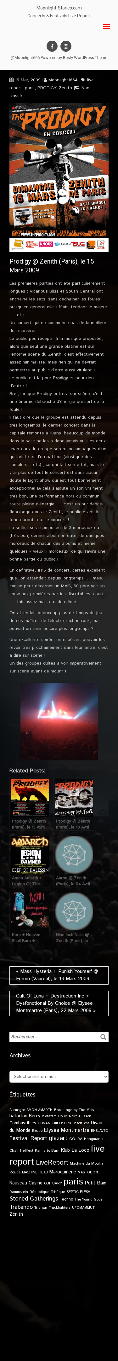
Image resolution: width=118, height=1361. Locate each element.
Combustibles (22, 1123)
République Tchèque (47, 1192)
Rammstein (18, 1192)
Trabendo (21, 1207)
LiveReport (52, 1162)
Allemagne (17, 1110)
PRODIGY (46, 88)
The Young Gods (89, 1199)
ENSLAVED (99, 1130)
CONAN (44, 1123)
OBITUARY (53, 1183)
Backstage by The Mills (74, 1110)
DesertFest (81, 1123)
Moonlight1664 (63, 80)
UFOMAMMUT (83, 1207)
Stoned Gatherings (33, 1199)
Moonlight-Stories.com (59, 7)
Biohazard (49, 1116)
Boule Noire (67, 1116)
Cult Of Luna (61, 1123)
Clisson (85, 1116)
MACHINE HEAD (35, 1172)
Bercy (34, 1116)
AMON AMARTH (39, 1110)
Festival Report (28, 1138)
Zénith (65, 88)
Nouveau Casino (25, 1183)
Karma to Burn (47, 1150)
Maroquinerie (62, 1172)
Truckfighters (59, 1207)
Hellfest (26, 1150)
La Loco (80, 1150)
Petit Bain (95, 1183)
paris (30, 88)
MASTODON (88, 1172)
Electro (37, 1130)
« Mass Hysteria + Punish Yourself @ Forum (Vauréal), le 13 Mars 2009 (57, 975)
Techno (66, 1199)
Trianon (40, 1207)
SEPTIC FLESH (78, 1192)
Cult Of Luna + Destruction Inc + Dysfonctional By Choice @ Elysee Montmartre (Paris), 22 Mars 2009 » (56, 1003)
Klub (65, 1150)
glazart (58, 1138)
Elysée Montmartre (66, 1130)
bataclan (18, 1116)
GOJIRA (75, 1139)
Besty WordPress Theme (85, 57)
